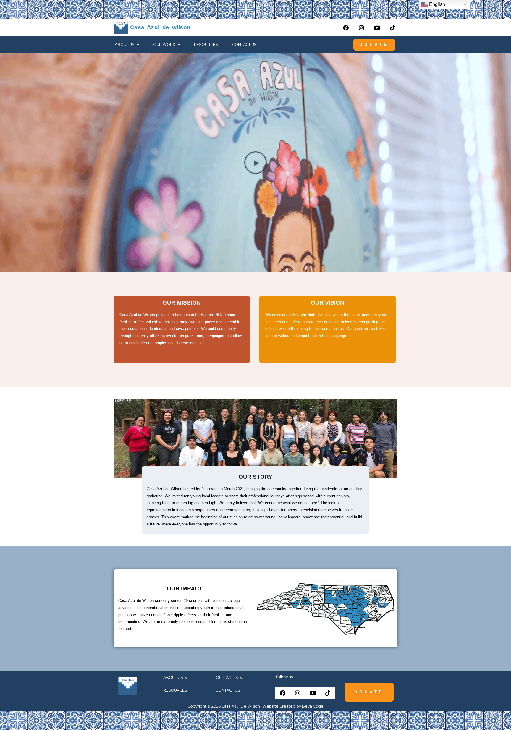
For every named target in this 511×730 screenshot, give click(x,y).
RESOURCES (206, 44)
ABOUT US (125, 44)
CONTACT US (244, 44)
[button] (127, 44)
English (436, 4)
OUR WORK (227, 678)
